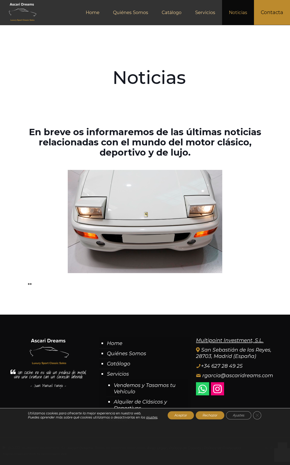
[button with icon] (202, 388)
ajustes (151, 417)
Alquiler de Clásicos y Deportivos (140, 405)
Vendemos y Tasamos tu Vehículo (145, 388)
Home (114, 343)
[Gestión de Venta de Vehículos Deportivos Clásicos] (22, 12)
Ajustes (238, 415)
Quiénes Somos (126, 353)
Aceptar (180, 415)
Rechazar (210, 415)
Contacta (272, 12)
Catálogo (118, 364)
